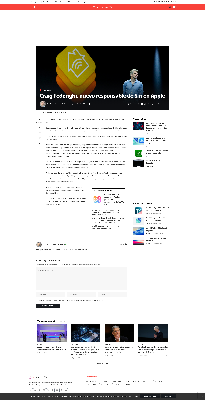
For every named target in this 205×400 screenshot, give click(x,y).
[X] (156, 2)
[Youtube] (66, 390)
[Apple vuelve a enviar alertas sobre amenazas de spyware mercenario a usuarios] (138, 126)
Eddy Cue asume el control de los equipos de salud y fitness (105, 227)
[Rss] (176, 2)
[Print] (148, 104)
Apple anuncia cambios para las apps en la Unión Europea (156, 140)
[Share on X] (138, 104)
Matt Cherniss (62, 153)
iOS (147, 133)
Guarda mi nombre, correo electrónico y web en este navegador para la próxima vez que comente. (71, 300)
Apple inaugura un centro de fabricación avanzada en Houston (51, 348)
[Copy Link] (145, 104)
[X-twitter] (48, 390)
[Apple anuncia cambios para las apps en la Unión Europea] (138, 141)
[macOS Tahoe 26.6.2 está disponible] (138, 231)
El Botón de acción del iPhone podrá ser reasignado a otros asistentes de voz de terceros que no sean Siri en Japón (108, 220)
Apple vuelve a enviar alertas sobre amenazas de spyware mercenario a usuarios (156, 127)
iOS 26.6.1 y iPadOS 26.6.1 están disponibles (156, 219)
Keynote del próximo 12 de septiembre (66, 173)
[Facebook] (154, 2)
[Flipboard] (171, 2)
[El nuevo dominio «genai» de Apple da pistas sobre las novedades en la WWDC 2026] (97, 200)
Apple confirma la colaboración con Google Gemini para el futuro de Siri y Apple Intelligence (106, 212)
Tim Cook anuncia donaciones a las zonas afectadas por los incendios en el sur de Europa (153, 349)
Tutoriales (46, 2)
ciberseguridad (35, 2)
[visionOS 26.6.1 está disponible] (138, 163)
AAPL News (70, 2)
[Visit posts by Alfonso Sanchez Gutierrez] (39, 244)
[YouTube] (159, 2)
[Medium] (169, 2)
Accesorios (149, 166)
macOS (54, 2)
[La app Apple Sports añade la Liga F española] (138, 153)
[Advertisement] (102, 28)
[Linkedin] (44, 390)
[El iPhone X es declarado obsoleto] (138, 241)
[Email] (141, 104)
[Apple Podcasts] (174, 2)
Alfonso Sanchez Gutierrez (59, 104)
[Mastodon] (53, 390)
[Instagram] (164, 2)
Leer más (168, 396)
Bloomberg (71, 128)
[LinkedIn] (166, 2)
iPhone (62, 2)
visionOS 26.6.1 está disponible (154, 161)
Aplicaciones (87, 2)
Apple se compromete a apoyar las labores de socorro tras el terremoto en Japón (119, 349)
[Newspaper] (35, 390)
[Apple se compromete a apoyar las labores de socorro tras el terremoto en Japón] (119, 333)
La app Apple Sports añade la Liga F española (157, 151)
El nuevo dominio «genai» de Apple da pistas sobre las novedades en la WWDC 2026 (114, 199)
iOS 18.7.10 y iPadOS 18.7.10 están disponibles (157, 209)
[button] (37, 7)
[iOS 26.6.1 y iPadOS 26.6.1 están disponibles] (138, 221)
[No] (202, 396)
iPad (79, 2)
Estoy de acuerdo (150, 396)
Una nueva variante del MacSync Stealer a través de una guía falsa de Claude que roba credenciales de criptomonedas (85, 351)
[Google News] (162, 2)
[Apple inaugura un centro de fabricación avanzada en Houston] (52, 333)
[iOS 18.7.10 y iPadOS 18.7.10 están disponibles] (138, 211)
